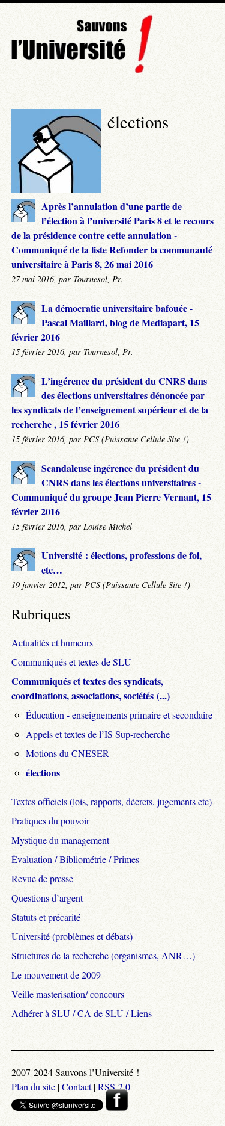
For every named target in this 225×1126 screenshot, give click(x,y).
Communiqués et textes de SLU (71, 661)
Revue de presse (42, 878)
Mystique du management (60, 840)
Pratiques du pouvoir (50, 820)
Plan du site (33, 1086)
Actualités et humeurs (52, 642)
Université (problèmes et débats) (72, 936)
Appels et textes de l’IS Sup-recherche (98, 734)
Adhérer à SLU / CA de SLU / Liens (81, 1013)
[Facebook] (117, 1107)
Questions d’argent (47, 897)
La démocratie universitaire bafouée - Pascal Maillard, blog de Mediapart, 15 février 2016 (105, 322)
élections (43, 772)
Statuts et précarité (45, 917)
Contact (76, 1086)
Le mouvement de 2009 (56, 974)
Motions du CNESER (67, 753)
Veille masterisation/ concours (67, 994)
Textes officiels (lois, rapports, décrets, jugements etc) (111, 801)
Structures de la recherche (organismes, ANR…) (103, 955)
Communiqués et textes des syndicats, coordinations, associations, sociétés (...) (90, 688)
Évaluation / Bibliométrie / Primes (75, 859)
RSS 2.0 (114, 1086)
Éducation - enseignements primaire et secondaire (119, 714)
